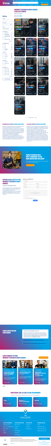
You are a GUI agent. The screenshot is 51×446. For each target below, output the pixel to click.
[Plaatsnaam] (7, 24)
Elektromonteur (17, 424)
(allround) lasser (45, 132)
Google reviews (28, 418)
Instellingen (12, 443)
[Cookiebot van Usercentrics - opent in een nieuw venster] (5, 444)
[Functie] (7, 20)
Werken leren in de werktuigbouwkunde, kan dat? (34, 343)
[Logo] (6, 3)
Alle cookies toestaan (44, 438)
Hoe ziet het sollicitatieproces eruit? (31, 330)
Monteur (16, 428)
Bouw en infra (5, 428)
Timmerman (28, 424)
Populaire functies (19, 422)
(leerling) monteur (39, 132)
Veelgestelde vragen (41, 426)
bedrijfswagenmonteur (32, 133)
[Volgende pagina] (36, 117)
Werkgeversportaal (40, 430)
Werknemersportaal (41, 428)
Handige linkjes (41, 422)
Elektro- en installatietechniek (8, 426)
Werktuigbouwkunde (6, 424)
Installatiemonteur (18, 434)
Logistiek (4, 432)
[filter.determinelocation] (11, 24)
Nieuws (38, 424)
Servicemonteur (17, 430)
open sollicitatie (45, 161)
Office (4, 430)
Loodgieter (16, 426)
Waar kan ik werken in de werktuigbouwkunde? (34, 340)
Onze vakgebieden (7, 422)
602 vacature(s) (7, 79)
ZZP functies (29, 422)
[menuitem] (25, 3)
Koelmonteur (17, 432)
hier (17, 441)
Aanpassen (43, 441)
